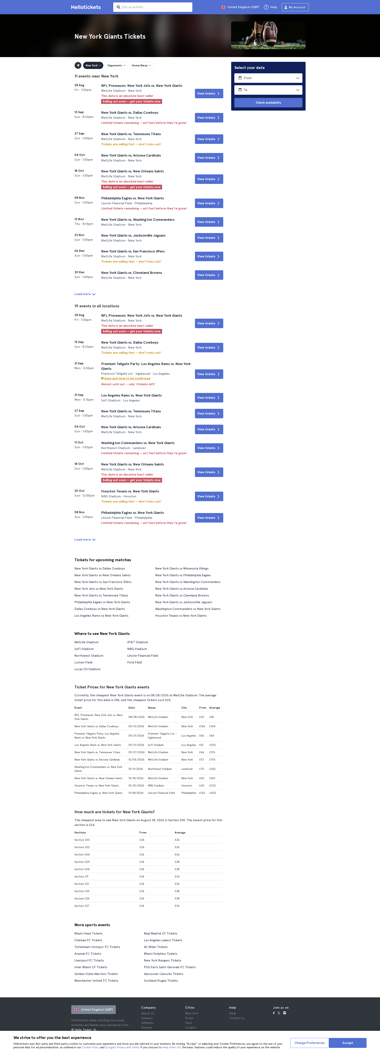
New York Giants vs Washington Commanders (187, 582)
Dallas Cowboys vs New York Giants (99, 609)
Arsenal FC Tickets (87, 954)
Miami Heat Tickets (88, 933)
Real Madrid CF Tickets (160, 933)
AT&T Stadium (137, 642)
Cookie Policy (90, 1047)
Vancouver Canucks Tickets (163, 974)
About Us (147, 1013)
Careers (147, 1018)
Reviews (146, 1027)
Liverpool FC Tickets (89, 960)
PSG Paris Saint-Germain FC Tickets (170, 967)
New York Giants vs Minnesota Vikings (182, 568)
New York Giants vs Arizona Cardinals (181, 589)
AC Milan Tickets (156, 947)
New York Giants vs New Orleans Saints (102, 575)
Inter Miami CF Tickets (90, 967)
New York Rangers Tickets (162, 960)
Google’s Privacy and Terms (122, 1047)
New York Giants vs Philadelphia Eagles (183, 575)
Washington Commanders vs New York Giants (187, 609)
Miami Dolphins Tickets (160, 954)
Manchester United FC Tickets (96, 980)
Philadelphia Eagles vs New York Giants (102, 602)
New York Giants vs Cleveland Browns (182, 595)
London (190, 1027)
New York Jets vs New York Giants (98, 589)
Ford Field (134, 662)
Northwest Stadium (89, 655)
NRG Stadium (137, 649)
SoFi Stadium (84, 649)
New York (191, 1013)
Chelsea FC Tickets (88, 940)
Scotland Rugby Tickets (161, 980)
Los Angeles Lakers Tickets (163, 940)
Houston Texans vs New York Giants (181, 615)
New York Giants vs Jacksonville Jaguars (183, 602)
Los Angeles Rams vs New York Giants (101, 615)
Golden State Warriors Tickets (96, 974)
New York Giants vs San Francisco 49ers (102, 582)
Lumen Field (83, 662)
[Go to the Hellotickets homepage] (86, 7)
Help (232, 1013)
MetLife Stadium (86, 642)
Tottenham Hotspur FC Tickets (97, 947)
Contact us (237, 1018)
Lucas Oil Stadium (87, 669)
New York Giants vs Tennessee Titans (101, 595)
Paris (188, 1023)
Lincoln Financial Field (142, 655)
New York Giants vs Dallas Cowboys (99, 568)
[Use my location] (78, 65)
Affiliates (147, 1023)
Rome (189, 1018)
